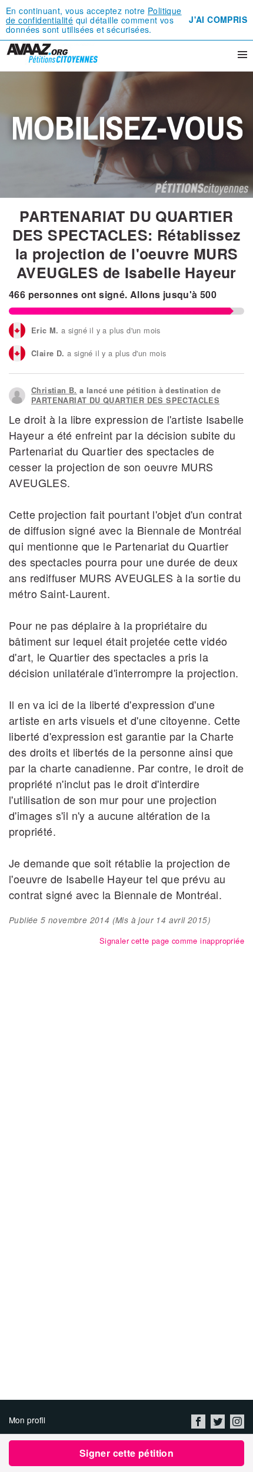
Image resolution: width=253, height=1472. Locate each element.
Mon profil (27, 1420)
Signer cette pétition (126, 1453)
